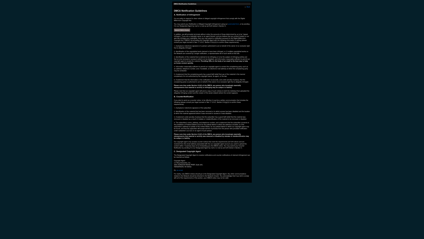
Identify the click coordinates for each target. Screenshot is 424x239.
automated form (233, 24)
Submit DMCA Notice (182, 30)
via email (179, 170)
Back (248, 7)
